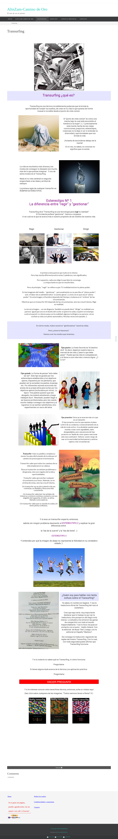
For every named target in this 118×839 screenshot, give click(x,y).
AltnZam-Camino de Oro (27, 9)
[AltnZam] (116, 338)
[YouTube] (116, 337)
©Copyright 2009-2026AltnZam (59, 828)
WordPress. (65, 832)
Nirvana (59, 832)
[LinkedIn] (116, 340)
